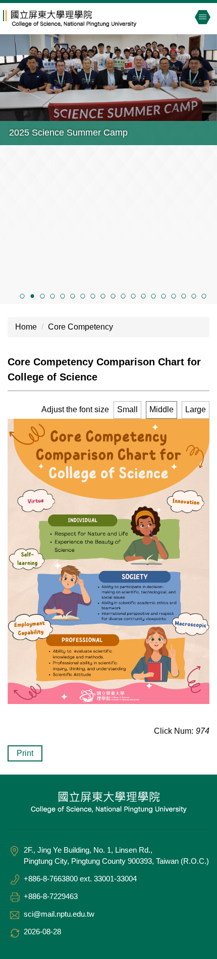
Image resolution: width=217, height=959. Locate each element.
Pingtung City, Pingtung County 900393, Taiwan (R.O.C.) (116, 861)
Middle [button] (161, 409)
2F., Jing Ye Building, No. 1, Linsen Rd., (88, 850)
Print (25, 753)
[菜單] (202, 17)
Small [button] (127, 409)
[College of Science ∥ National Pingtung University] (86, 18)
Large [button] (195, 409)
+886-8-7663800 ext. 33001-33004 (80, 878)
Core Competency (80, 327)
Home (26, 327)
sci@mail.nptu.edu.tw (59, 914)
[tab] (22, 296)
